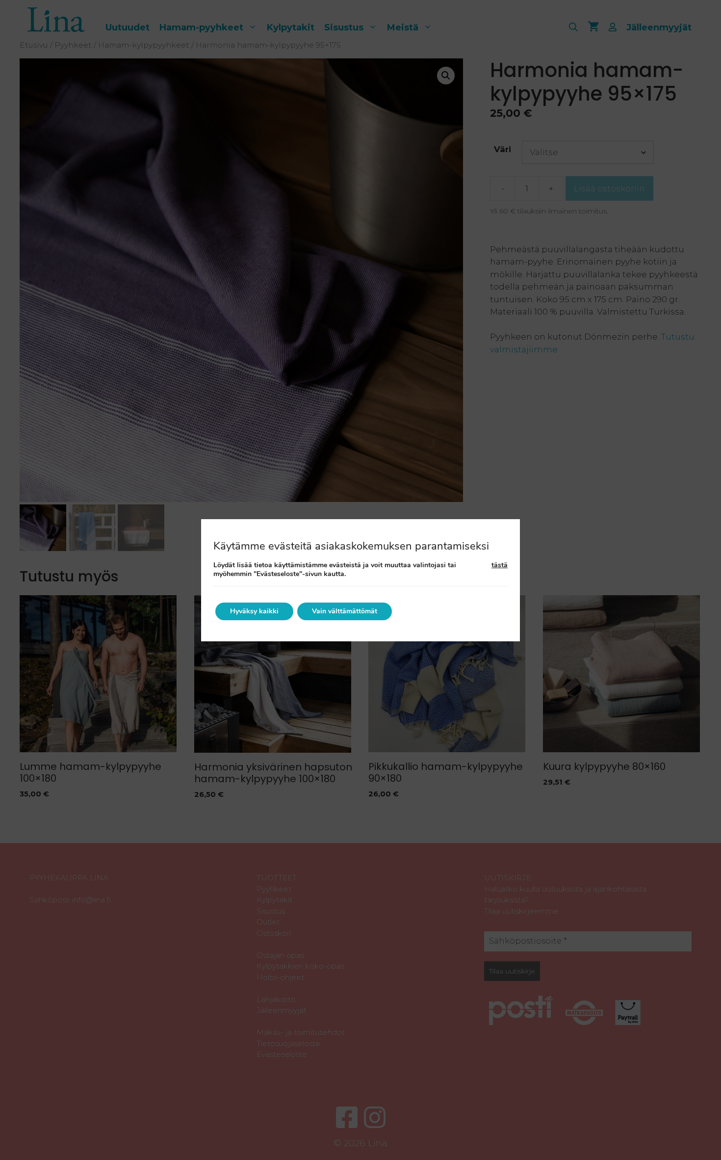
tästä (499, 565)
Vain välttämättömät (344, 611)
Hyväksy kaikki (254, 611)
